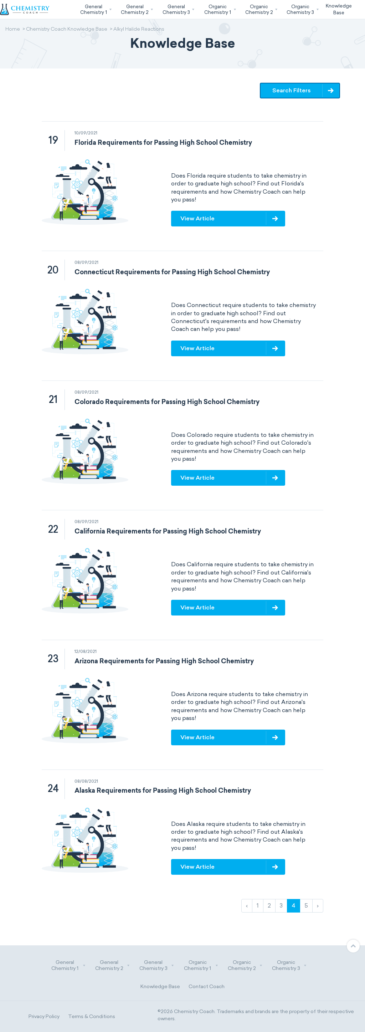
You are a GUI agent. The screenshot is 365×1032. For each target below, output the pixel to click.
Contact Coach (207, 987)
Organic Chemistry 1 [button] (197, 965)
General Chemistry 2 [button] (109, 965)
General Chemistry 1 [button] (64, 965)
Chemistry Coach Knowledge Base (66, 29)
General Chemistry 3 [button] (153, 965)
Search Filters (291, 90)
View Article (197, 218)
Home (12, 29)
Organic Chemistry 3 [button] (286, 965)
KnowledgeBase (339, 9)
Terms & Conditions (91, 1016)
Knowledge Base (160, 987)
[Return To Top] (353, 946)
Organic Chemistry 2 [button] (242, 965)
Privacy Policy (44, 1016)
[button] (95, 9)
